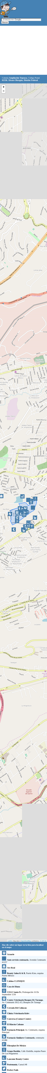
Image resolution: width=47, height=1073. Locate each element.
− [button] (3, 91)
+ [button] (3, 87)
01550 (4, 80)
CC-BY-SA (43, 941)
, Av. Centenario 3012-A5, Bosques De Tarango (22, 1001)
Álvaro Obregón (15, 80)
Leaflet (10, 941)
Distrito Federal (31, 80)
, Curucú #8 (17, 1064)
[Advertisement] (23, 50)
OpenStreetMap (26, 941)
